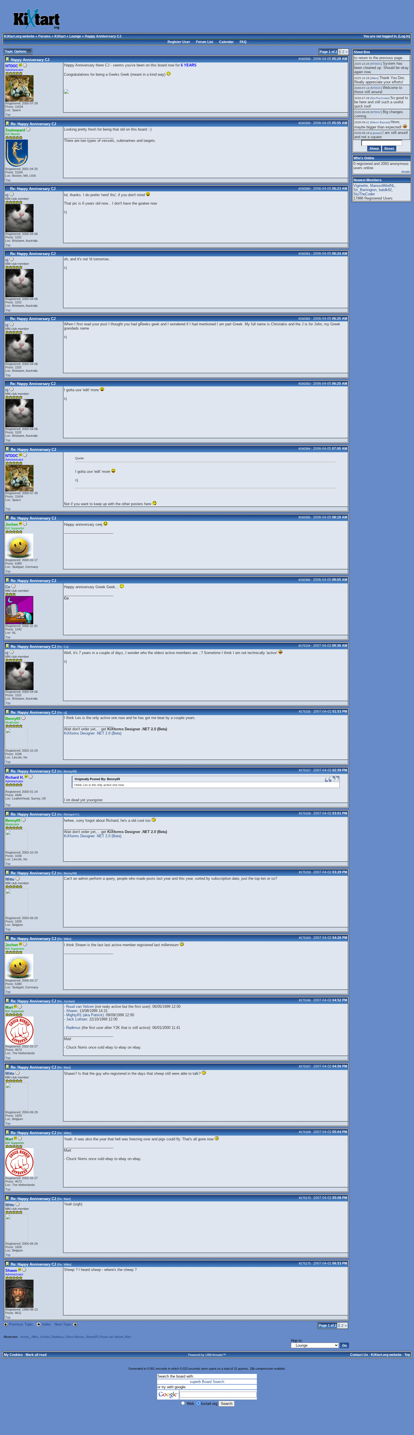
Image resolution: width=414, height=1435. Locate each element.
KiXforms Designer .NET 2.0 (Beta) (92, 733)
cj (6, 195)
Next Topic (63, 1324)
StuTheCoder (380, 98)
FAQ (243, 42)
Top (7, 114)
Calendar (226, 42)
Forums (44, 36)
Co (7, 587)
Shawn (71, 1011)
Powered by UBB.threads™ (207, 1354)
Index (47, 1324)
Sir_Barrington (365, 190)
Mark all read (36, 1355)
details (405, 171)
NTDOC (376, 63)
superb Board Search (207, 1382)
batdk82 (385, 190)
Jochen (69, 1001)
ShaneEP (92, 1336)
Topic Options (16, 51)
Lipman (376, 133)
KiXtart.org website (19, 36)
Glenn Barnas (74, 1336)
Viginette (360, 185)
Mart (67, 1067)
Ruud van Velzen (80, 1006)
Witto (9, 879)
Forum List (204, 42)
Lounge (75, 36)
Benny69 (70, 771)
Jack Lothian (76, 1019)
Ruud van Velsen (111, 1336)
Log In (404, 36)
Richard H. (71, 814)
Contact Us (359, 1355)
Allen (35, 1336)
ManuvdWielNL (382, 185)
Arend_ (25, 1336)
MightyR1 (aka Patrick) (85, 1015)
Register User (179, 42)
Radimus (73, 1028)
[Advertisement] (194, 19)
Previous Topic (21, 1324)
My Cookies (13, 1355)
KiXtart (60, 36)
